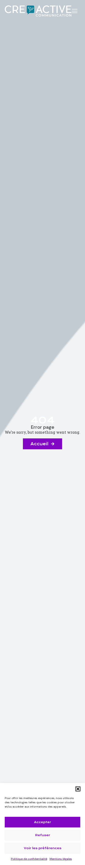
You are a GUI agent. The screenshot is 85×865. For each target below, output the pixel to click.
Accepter (42, 822)
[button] (78, 789)
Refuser (42, 835)
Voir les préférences (42, 848)
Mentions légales (61, 859)
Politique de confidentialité (29, 859)
